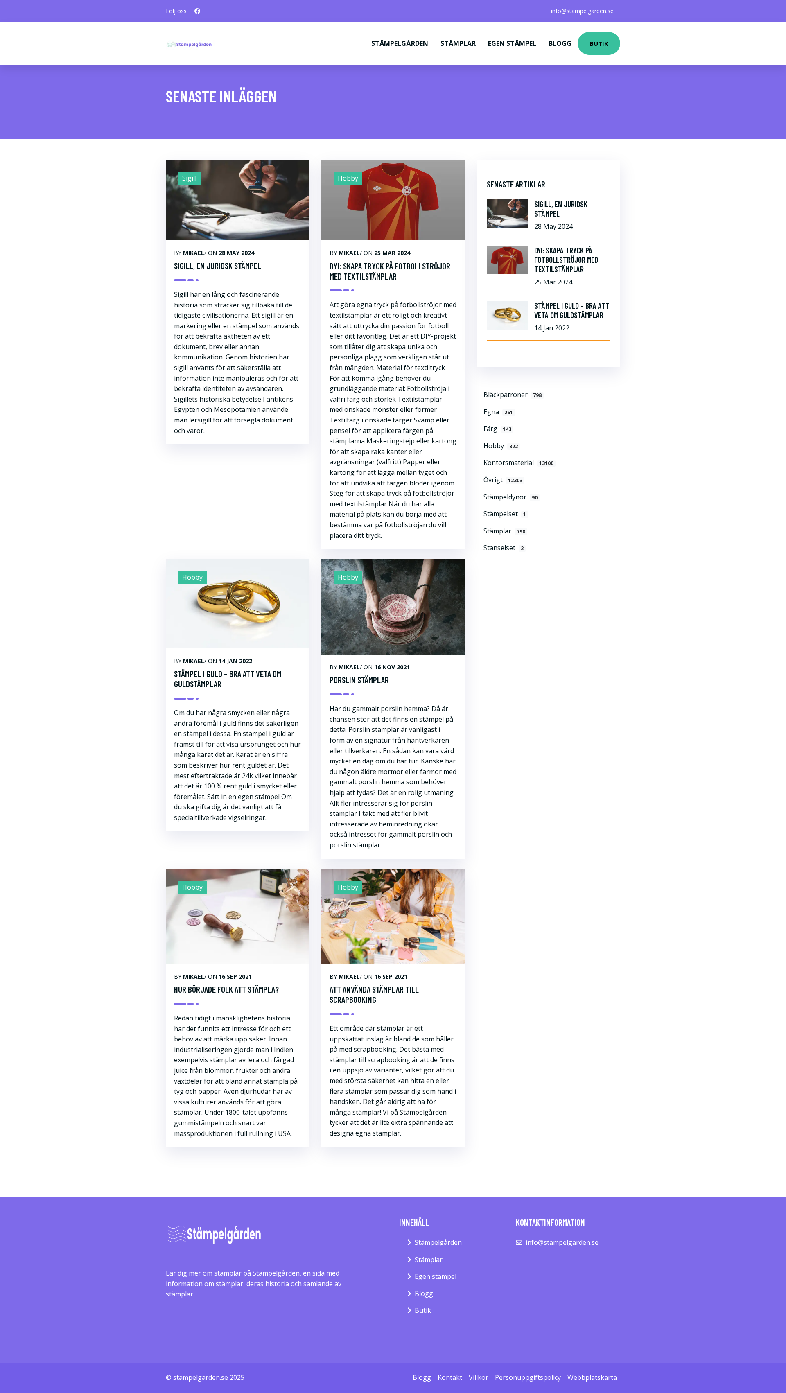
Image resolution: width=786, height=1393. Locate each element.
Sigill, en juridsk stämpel (217, 265)
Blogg (560, 43)
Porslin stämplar (359, 680)
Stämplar (458, 43)
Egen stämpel (512, 43)
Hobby (500, 445)
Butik (599, 43)
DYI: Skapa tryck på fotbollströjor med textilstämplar (390, 271)
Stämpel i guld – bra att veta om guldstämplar (227, 678)
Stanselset (503, 547)
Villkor (478, 1377)
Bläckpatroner (512, 394)
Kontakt (450, 1377)
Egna (498, 411)
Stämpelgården (399, 43)
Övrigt (502, 479)
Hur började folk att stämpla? (226, 989)
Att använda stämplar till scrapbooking (374, 994)
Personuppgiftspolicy (528, 1377)
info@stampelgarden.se (582, 11)
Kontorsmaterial (518, 462)
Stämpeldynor (510, 496)
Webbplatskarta (592, 1377)
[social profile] (197, 11)
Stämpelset (504, 513)
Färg (497, 428)
